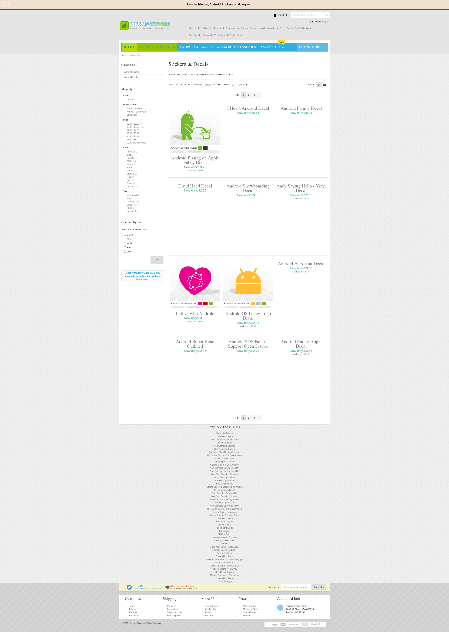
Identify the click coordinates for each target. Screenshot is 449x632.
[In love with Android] (195, 283)
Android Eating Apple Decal (301, 343)
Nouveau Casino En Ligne (224, 537)
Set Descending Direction (219, 84)
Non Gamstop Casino (246, 28)
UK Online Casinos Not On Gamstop (224, 455)
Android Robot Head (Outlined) (195, 343)
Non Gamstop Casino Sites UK (224, 468)
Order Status (195, 28)
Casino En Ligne (225, 443)
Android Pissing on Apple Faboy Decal (195, 160)
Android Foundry (135, 112)
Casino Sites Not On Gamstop (224, 465)
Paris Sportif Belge (224, 528)
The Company (212, 606)
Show (226, 84)
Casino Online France (224, 562)
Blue (129, 155)
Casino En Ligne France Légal (224, 547)
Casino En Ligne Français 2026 (224, 566)
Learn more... (143, 279)
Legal (208, 612)
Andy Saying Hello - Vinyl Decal (301, 188)
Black (129, 167)
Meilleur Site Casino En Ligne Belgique (224, 559)
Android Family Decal (301, 108)
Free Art (246, 615)
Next (259, 95)
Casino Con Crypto (224, 458)
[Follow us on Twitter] (144, 586)
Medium (130, 201)
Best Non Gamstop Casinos (224, 474)
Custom (130, 99)
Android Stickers (134, 108)
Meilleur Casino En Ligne (224, 550)
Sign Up (230, 28)
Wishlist (207, 28)
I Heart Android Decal (248, 108)
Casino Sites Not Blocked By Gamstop (224, 487)
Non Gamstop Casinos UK (224, 493)
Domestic (171, 606)
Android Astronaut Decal (301, 263)
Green (130, 152)
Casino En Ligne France (224, 480)
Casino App (224, 531)
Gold (129, 180)
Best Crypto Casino (224, 572)
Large (129, 205)
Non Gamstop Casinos (224, 446)
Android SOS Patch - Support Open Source (248, 343)
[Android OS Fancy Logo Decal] (248, 283)
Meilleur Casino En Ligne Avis (224, 499)
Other (129, 252)
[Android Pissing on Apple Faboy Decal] (195, 128)
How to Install (249, 612)
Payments (134, 615)
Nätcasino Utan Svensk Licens (224, 439)
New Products (249, 606)
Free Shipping (174, 615)
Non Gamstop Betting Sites (271, 28)
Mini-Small (132, 195)
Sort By (197, 84)
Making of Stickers (251, 609)
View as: (311, 84)
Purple (130, 170)
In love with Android (195, 313)
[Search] (326, 15)
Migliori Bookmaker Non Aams (224, 575)
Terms (132, 606)
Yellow (130, 164)
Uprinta (130, 115)
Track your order (175, 612)
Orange (130, 174)
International (173, 609)
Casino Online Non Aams (225, 512)
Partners (209, 615)
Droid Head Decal (195, 186)
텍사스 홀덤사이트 (224, 433)
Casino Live (224, 543)
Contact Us (210, 609)
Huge (129, 208)
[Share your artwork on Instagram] (183, 586)
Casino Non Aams (224, 436)
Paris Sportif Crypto (224, 461)
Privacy (132, 609)
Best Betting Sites (224, 484)
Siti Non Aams (224, 534)
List (324, 84)
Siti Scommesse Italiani (224, 490)
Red (129, 158)
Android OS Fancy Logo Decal (248, 315)
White (129, 161)
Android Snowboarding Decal (248, 188)
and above (135, 143)
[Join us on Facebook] (124, 586)
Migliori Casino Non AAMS (224, 569)
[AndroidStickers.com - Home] (145, 26)
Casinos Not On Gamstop (299, 28)
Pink (129, 177)
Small (129, 198)
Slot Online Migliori (225, 521)
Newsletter (274, 587)
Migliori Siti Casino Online (230, 35)
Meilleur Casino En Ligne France (224, 515)
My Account (218, 28)
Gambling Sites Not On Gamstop (224, 452)
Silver (129, 183)
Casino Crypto (224, 525)
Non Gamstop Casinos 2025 (202, 35)
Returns (133, 612)
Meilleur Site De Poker (224, 540)
